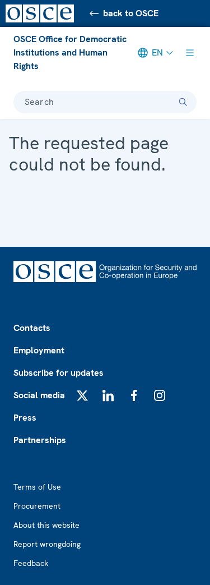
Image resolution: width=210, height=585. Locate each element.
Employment (38, 350)
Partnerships (39, 440)
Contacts (31, 328)
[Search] (183, 102)
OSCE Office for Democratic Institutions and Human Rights (70, 52)
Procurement (36, 506)
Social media (39, 395)
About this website (46, 525)
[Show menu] (190, 53)
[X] (82, 395)
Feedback (30, 563)
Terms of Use (37, 487)
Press (24, 417)
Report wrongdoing (47, 544)
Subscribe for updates (58, 373)
